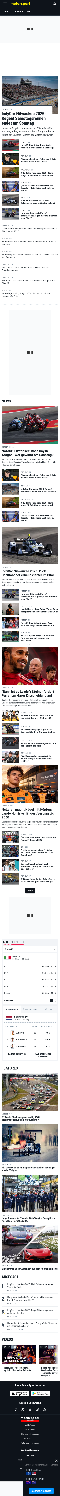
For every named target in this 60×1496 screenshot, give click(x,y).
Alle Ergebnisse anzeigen (43, 1055)
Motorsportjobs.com (30, 1434)
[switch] (52, 1000)
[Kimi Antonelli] (12, 1039)
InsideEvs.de (30, 1425)
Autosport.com (30, 1438)
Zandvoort (21, 1017)
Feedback (30, 1455)
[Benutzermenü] (54, 4)
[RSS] (44, 1409)
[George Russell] (12, 1046)
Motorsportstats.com (30, 1443)
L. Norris (20, 1032)
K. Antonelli (21, 1039)
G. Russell (21, 1046)
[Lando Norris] (12, 1032)
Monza (16, 956)
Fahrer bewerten (17, 1054)
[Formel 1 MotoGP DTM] (30, 949)
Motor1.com (30, 1429)
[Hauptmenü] (5, 4)
